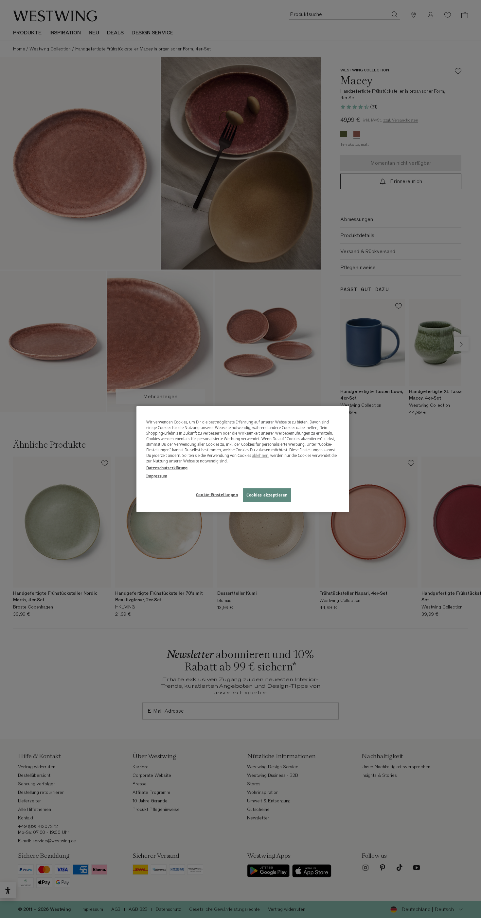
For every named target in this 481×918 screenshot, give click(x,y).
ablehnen (260, 455)
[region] (242, 459)
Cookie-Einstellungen (217, 494)
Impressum (156, 476)
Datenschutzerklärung (166, 467)
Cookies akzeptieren (267, 495)
